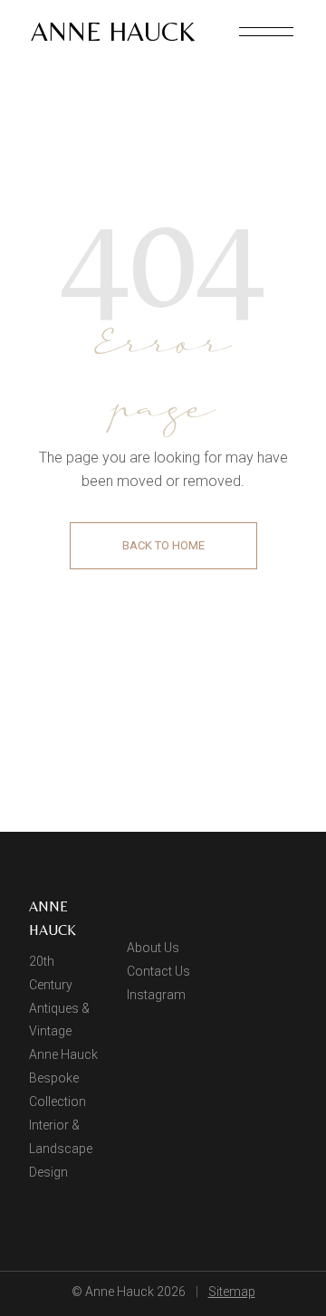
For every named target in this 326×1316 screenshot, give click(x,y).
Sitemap (231, 1291)
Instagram (156, 994)
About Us (153, 947)
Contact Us (158, 971)
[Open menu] (266, 31)
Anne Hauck (113, 31)
